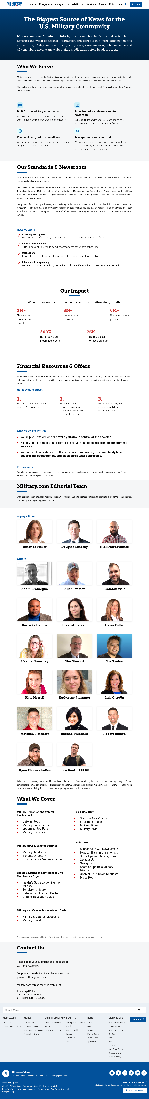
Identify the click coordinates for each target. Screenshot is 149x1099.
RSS (4, 1092)
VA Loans (7, 1022)
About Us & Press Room (11, 1086)
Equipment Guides (91, 822)
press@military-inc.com (31, 977)
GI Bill (68, 1026)
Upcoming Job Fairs (35, 828)
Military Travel (32, 920)
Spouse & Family (116, 1053)
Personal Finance (31, 1026)
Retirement (70, 1038)
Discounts (70, 1041)
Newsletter (27, 1086)
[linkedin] (137, 1073)
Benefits (90, 4)
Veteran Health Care (74, 1030)
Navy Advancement (53, 1030)
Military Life (114, 4)
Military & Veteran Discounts (41, 916)
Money (58, 4)
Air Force (91, 1030)
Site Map (10, 1092)
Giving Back (87, 863)
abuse (78, 781)
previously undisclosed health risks (45, 781)
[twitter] (131, 1073)
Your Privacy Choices (59, 1089)
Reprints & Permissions (11, 1089)
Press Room (88, 877)
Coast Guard (92, 1038)
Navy (89, 1026)
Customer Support (28, 966)
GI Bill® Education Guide (38, 897)
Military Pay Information (34, 1030)
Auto (111, 1041)
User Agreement (29, 1089)
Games (112, 1038)
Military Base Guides (117, 1022)
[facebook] (118, 1073)
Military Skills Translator (38, 825)
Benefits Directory (34, 855)
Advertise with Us (51, 1086)
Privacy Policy (43, 1089)
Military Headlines (34, 852)
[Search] (125, 4)
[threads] (144, 1073)
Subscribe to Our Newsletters (99, 849)
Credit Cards (29, 1022)
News (101, 4)
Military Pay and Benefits (76, 1022)
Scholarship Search (35, 889)
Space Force (92, 1041)
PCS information (39, 784)
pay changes (118, 781)
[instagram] (124, 1073)
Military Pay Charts (31, 1034)
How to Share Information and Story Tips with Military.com (99, 854)
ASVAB (48, 1026)
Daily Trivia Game (116, 1049)
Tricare (69, 1034)
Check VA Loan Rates (12, 1026)
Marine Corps (93, 1034)
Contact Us (87, 859)
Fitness (112, 1045)
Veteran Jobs (31, 821)
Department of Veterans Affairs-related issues (71, 784)
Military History (115, 1057)
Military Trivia (88, 829)
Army (89, 1022)
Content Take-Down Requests (99, 874)
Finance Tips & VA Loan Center (42, 859)
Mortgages (44, 4)
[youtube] (112, 1073)
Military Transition (34, 832)
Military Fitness (90, 825)
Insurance (31, 4)
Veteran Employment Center (41, 893)
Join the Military (73, 4)
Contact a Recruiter (53, 1022)
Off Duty (112, 1034)
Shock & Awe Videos (93, 818)
